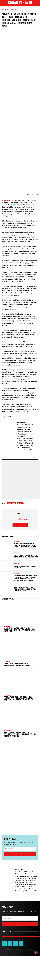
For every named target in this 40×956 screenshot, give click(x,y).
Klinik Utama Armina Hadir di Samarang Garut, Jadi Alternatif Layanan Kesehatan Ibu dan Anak (25, 545)
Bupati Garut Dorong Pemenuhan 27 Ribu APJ (25, 567)
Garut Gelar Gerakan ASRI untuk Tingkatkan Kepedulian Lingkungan (26, 556)
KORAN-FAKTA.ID (7, 200)
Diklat (20, 503)
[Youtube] (14, 456)
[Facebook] (8, 456)
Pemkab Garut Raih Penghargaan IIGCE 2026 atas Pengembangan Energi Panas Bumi (18, 699)
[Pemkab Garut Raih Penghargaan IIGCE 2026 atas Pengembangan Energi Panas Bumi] (20, 681)
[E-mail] (6, 456)
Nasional (7, 695)
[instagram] (16, 456)
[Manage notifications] (35, 952)
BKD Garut (11, 503)
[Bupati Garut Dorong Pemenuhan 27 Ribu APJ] (7, 566)
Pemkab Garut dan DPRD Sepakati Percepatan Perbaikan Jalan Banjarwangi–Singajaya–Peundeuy (20, 734)
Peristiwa (8, 730)
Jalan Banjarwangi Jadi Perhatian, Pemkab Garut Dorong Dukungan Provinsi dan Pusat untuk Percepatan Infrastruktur (25, 578)
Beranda (5, 9)
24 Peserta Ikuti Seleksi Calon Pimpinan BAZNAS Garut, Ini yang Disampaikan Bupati (25, 589)
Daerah (13, 9)
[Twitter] (11, 456)
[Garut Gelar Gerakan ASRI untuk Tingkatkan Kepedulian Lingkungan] (7, 555)
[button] (37, 3)
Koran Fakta (22, 519)
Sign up (20, 854)
